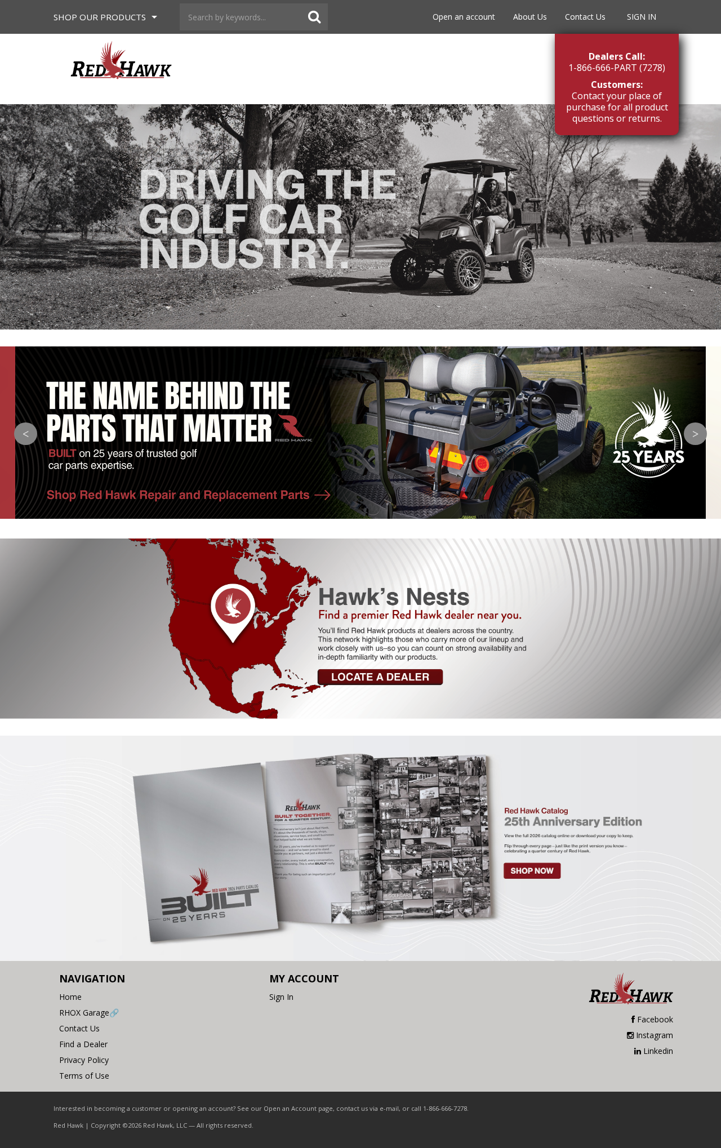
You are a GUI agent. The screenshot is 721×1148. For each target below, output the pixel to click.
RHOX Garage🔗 (89, 1012)
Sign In (641, 16)
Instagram (654, 1035)
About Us (530, 16)
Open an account (464, 16)
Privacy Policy (84, 1059)
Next (695, 433)
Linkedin (658, 1050)
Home (70, 996)
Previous (25, 433)
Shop (100, 17)
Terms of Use (84, 1075)
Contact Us (585, 16)
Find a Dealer (83, 1044)
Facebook (655, 1019)
